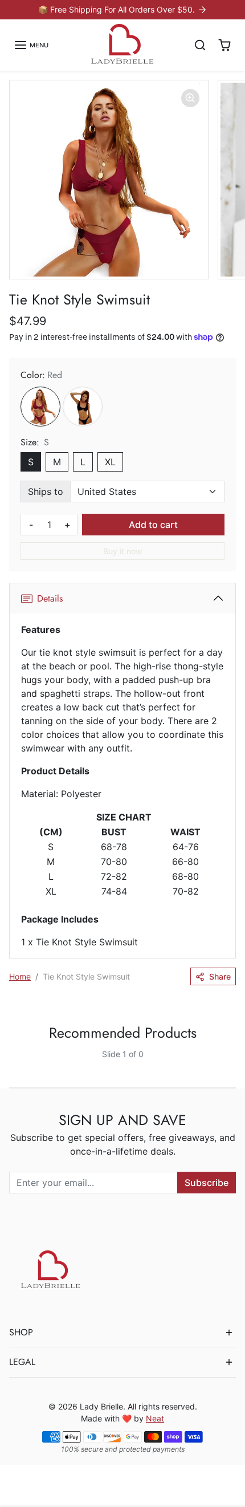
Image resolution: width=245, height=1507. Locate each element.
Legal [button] (22, 1361)
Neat (155, 1418)
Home (20, 976)
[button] (31, 45)
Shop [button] (21, 1332)
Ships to (45, 491)
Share (220, 976)
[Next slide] (231, 1063)
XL (110, 462)
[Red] (40, 406)
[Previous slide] (14, 1063)
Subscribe (206, 1182)
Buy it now (122, 551)
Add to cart (153, 524)
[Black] (83, 406)
